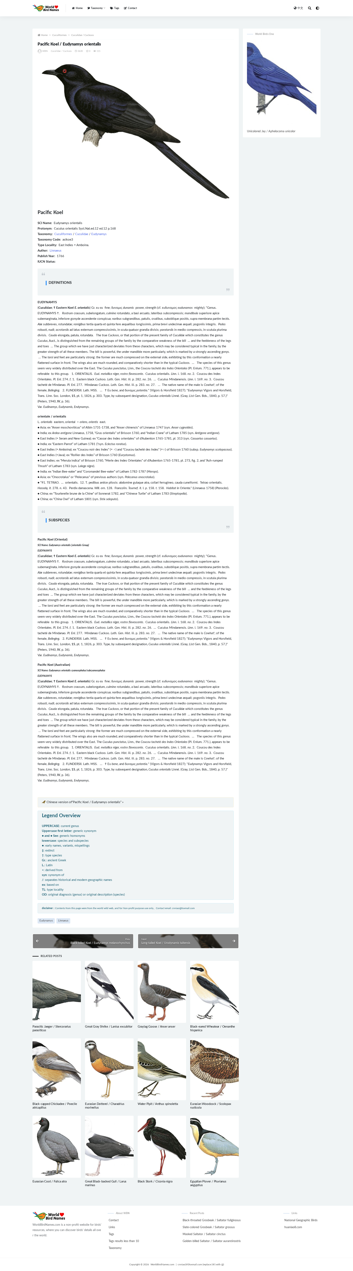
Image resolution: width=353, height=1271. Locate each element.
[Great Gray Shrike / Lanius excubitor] (109, 992)
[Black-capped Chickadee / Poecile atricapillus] (56, 1069)
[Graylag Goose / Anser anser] (162, 992)
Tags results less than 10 (124, 1241)
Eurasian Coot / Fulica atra (49, 1181)
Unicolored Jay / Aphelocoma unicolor (271, 131)
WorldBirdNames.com (162, 1264)
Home (79, 8)
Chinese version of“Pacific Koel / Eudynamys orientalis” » (85, 802)
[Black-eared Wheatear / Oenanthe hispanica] (214, 992)
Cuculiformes (59, 35)
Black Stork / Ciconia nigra (155, 1181)
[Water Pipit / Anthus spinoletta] (162, 1069)
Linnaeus (55, 250)
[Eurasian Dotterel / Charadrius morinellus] (109, 1069)
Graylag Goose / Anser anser (156, 1026)
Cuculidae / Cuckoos (82, 35)
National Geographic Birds (300, 1220)
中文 (300, 8)
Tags (116, 8)
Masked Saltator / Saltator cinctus (204, 1234)
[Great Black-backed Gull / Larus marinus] (109, 1147)
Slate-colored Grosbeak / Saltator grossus (209, 1227)
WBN (45, 51)
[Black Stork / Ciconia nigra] (162, 1147)
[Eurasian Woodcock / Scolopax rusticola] (214, 1069)
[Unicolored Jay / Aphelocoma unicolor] (281, 84)
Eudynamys (99, 234)
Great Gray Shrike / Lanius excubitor (108, 1026)
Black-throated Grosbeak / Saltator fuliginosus (212, 1220)
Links (112, 1227)
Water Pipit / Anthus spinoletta (158, 1104)
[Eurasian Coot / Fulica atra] (56, 1147)
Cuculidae (81, 234)
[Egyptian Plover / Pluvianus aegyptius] (214, 1147)
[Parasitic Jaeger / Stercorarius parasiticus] (56, 992)
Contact (132, 8)
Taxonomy (115, 1248)
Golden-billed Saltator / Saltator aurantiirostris (212, 1241)
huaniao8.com (293, 1227)
